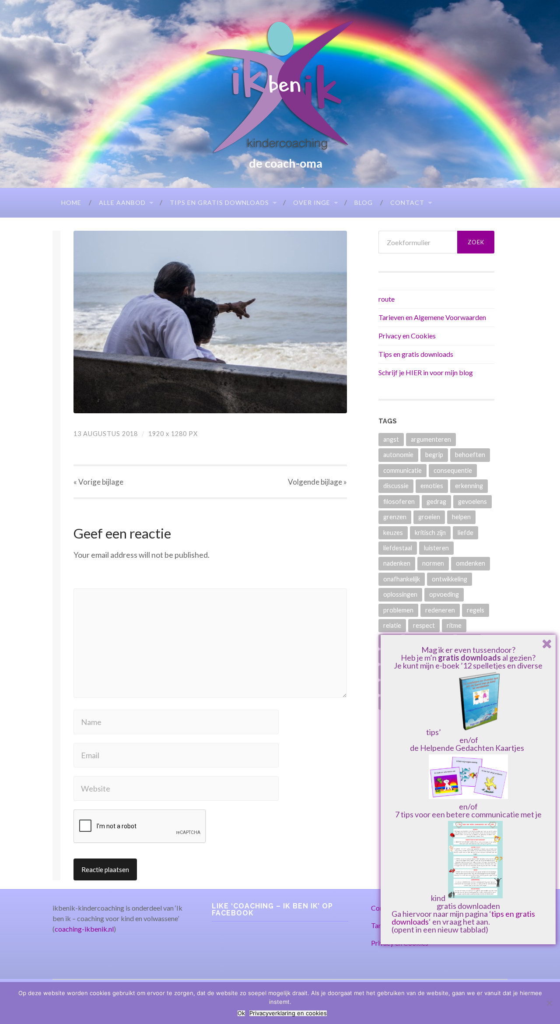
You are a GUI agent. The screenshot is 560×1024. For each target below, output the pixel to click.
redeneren (440, 610)
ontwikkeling (449, 579)
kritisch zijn (430, 532)
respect (424, 625)
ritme (454, 625)
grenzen (394, 517)
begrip (434, 454)
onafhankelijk (401, 579)
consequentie (453, 470)
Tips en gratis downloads (219, 202)
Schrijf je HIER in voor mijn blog (425, 372)
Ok (241, 1013)
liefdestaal (397, 548)
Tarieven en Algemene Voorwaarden (432, 317)
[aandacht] (210, 322)
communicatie (402, 470)
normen (433, 563)
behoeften (470, 454)
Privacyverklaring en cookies (288, 1013)
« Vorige (98, 481)
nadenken (396, 563)
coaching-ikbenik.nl (84, 929)
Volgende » (317, 481)
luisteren (436, 548)
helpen (461, 517)
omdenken (470, 563)
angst (391, 439)
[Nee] (549, 1003)
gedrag (436, 501)
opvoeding (444, 594)
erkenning (469, 485)
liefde (465, 532)
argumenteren (431, 439)
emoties (431, 485)
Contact (407, 202)
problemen (398, 610)
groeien (429, 517)
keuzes (393, 532)
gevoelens (472, 501)
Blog (363, 202)
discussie (396, 485)
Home (71, 202)
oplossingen (400, 594)
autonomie (398, 454)
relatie (392, 625)
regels (475, 610)
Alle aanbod (122, 202)
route (386, 299)
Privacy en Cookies (407, 335)
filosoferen (399, 501)
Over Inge (311, 202)
